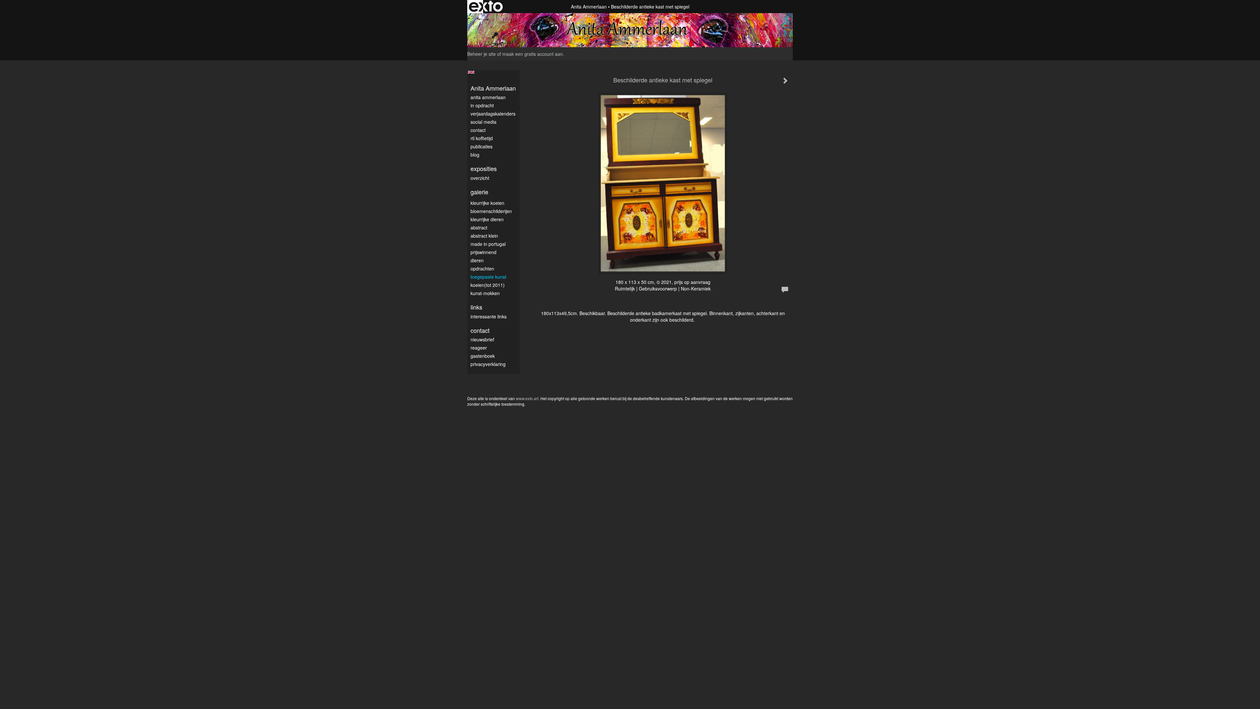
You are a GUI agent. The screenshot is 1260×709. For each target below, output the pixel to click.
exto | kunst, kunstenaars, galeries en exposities (485, 6)
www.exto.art (527, 398)
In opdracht (482, 105)
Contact (478, 130)
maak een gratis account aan (532, 54)
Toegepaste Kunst (488, 276)
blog (475, 154)
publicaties (482, 146)
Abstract (479, 227)
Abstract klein (484, 235)
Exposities (484, 168)
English (471, 72)
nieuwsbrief (482, 339)
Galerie (479, 192)
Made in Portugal (488, 244)
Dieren (477, 260)
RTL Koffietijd (482, 138)
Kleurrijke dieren (487, 219)
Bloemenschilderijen (491, 211)
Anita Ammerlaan (589, 6)
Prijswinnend (483, 252)
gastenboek (483, 356)
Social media (483, 121)
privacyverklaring (488, 364)
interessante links (489, 316)
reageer (479, 347)
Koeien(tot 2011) (488, 285)
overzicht (480, 178)
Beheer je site (481, 54)
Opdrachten (482, 268)
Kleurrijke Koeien (487, 203)
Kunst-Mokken (485, 293)
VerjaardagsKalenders (493, 113)
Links (476, 307)
